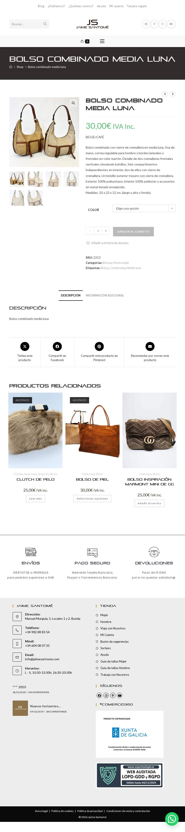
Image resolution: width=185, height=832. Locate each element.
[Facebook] (99, 695)
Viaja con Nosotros (112, 628)
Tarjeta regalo (137, 6)
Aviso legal (41, 811)
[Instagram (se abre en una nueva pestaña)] (162, 24)
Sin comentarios (38, 692)
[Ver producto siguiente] (172, 94)
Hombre (105, 622)
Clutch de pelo (35, 479)
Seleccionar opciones (92, 498)
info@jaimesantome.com (42, 659)
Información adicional (105, 295)
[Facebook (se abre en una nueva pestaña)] (146, 24)
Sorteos (105, 648)
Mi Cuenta (107, 635)
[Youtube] (119, 695)
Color (93, 210)
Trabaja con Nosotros (114, 674)
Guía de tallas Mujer (113, 661)
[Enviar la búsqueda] (45, 24)
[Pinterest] (113, 695)
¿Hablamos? (56, 6)
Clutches (18, 474)
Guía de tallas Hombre (115, 668)
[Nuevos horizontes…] (20, 708)
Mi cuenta (116, 6)
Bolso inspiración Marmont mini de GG (149, 482)
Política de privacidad (90, 811)
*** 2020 (19, 687)
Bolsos (107, 263)
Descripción (71, 295)
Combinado (117, 268)
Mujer (104, 615)
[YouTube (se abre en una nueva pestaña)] (171, 24)
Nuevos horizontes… (45, 706)
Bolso (104, 268)
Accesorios (43, 474)
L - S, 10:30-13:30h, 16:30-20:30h (48, 672)
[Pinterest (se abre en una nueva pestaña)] (154, 24)
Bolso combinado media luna (47, 67)
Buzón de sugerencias (114, 641)
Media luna (134, 268)
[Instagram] (106, 695)
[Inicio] (10, 67)
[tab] (71, 296)
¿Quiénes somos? (81, 6)
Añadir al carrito (133, 231)
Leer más (35, 498)
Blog (41, 6)
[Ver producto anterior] (165, 94)
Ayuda (101, 6)
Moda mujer (121, 263)
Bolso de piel (92, 479)
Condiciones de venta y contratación (128, 811)
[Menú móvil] (102, 41)
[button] (73, 103)
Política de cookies (62, 811)
